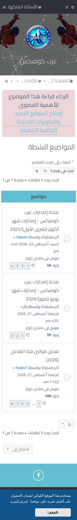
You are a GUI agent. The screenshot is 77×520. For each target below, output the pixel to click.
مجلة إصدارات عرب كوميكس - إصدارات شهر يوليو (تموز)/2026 (35, 290)
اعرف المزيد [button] (19, 501)
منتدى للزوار (34, 258)
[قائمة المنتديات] (38, 37)
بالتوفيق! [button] (52, 512)
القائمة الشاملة (38, 130)
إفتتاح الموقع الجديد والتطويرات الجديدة (38, 117)
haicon (21, 236)
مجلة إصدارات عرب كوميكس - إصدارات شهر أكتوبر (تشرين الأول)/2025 (34, 220)
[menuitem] (25, 7)
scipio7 (21, 367)
